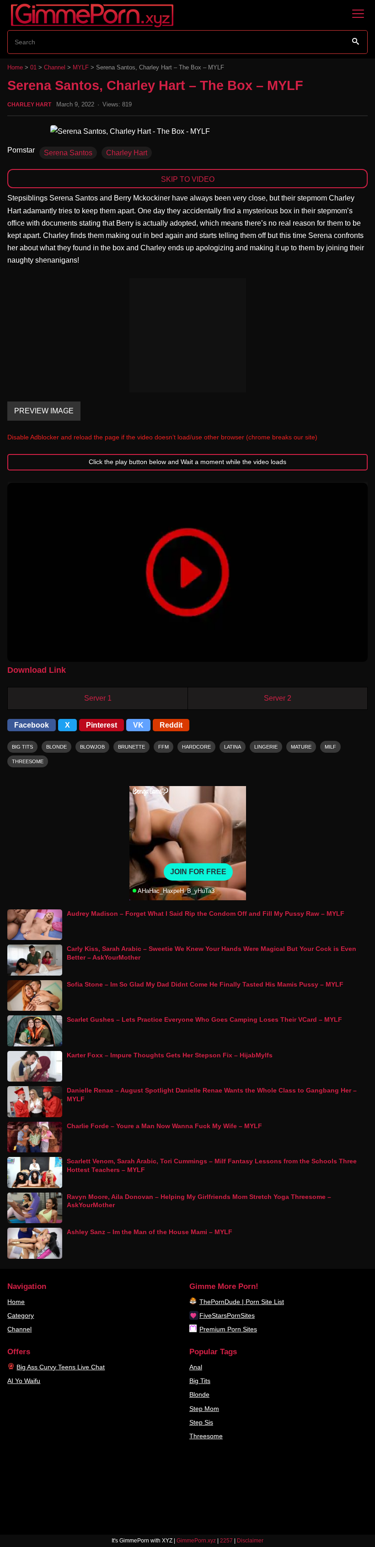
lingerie (266, 747)
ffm (163, 747)
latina (232, 747)
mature (301, 747)
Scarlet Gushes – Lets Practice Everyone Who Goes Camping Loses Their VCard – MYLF (204, 1019)
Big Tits (199, 1380)
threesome (27, 761)
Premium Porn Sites (228, 1329)
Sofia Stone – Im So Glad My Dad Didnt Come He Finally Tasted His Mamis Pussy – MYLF (205, 984)
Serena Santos (68, 153)
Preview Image (44, 411)
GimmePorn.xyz (196, 1540)
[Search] (355, 41)
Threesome (206, 1436)
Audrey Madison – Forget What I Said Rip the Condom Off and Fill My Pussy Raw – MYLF (205, 913)
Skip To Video (187, 179)
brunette (131, 747)
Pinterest (101, 725)
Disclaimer (250, 1540)
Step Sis (201, 1422)
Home (15, 67)
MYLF (81, 67)
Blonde (199, 1394)
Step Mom (204, 1408)
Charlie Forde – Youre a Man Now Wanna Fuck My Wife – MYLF (164, 1126)
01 (33, 67)
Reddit (171, 725)
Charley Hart (29, 104)
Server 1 (98, 698)
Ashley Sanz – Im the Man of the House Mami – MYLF (149, 1231)
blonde (56, 747)
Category (20, 1315)
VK (138, 725)
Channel (54, 67)
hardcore (196, 747)
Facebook (31, 725)
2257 (226, 1540)
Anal (195, 1367)
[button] (187, 572)
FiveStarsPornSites (227, 1315)
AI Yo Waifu (23, 1380)
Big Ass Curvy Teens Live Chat (60, 1367)
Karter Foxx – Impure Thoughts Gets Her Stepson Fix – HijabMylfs (170, 1055)
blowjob (92, 747)
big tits (22, 747)
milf (330, 747)
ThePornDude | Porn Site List (241, 1301)
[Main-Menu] (358, 14)
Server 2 (277, 698)
